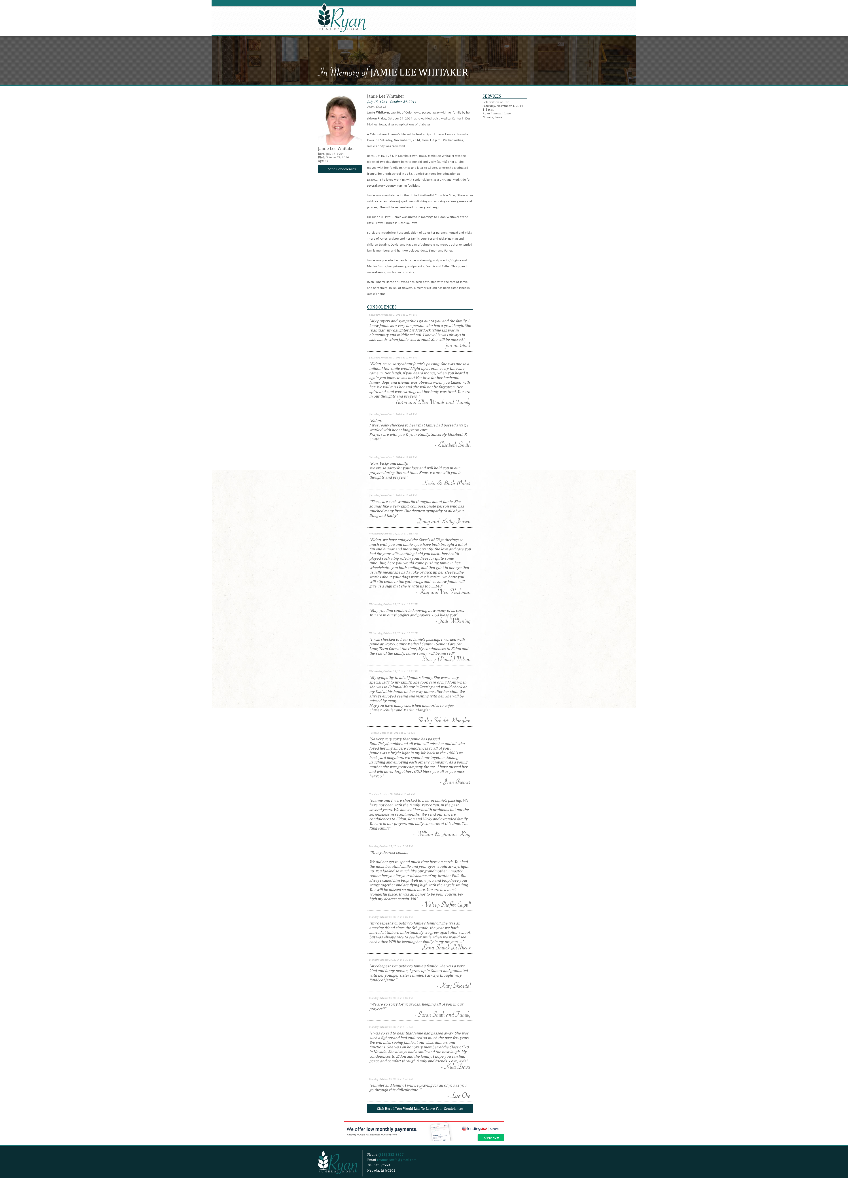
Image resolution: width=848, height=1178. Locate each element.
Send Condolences (342, 169)
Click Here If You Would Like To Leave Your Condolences (420, 1108)
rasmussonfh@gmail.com (396, 1160)
